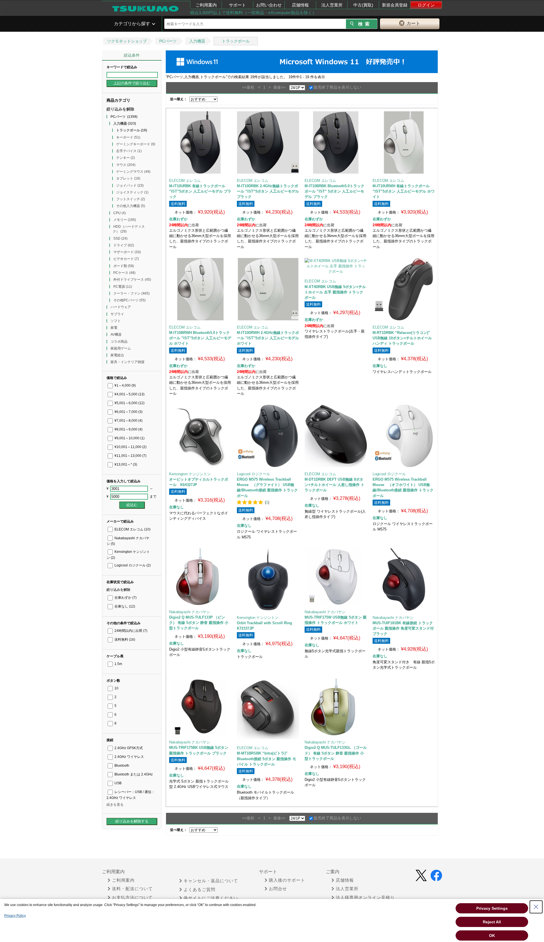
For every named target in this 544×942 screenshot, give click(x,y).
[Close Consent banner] (536, 907)
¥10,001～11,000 (130, 447)
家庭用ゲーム (120, 348)
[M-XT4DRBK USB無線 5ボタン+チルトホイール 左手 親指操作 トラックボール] (336, 266)
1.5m (118, 664)
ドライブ (123, 245)
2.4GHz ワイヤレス (129, 756)
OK (492, 935)
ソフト (115, 321)
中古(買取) (363, 5)
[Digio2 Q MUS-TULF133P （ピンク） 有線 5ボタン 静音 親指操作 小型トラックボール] (200, 576)
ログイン (426, 5)
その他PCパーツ (129, 300)
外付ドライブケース (132, 279)
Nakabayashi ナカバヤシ (189, 612)
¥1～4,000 (125, 385)
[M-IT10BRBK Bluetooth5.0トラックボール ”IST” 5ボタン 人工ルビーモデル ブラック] (336, 142)
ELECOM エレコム (132, 529)
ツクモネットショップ (127, 41)
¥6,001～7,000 (128, 412)
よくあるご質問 (199, 889)
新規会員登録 (394, 5)
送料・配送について (132, 888)
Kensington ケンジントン (190, 474)
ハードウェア (120, 307)
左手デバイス (129, 151)
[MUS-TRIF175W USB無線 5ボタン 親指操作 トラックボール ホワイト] (336, 576)
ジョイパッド (130, 185)
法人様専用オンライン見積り (365, 897)
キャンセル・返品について (211, 881)
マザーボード (127, 252)
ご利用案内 (206, 5)
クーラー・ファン (131, 293)
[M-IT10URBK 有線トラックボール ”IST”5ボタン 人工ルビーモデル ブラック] (200, 142)
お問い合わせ (269, 5)
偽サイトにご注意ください (211, 898)
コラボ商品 (119, 341)
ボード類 (123, 266)
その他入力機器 (130, 206)
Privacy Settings (492, 908)
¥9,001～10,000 (129, 438)
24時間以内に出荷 (130, 630)
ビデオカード (126, 259)
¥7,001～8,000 (128, 420)
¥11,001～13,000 (130, 455)
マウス (125, 165)
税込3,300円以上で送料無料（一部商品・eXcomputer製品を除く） (253, 12)
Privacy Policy (15, 916)
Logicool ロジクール (132, 565)
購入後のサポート (287, 880)
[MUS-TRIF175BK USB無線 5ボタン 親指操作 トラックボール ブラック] (200, 707)
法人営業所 (332, 5)
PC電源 (122, 286)
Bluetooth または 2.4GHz (133, 774)
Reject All (492, 922)
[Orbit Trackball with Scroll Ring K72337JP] (268, 579)
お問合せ (278, 888)
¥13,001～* (125, 464)
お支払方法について (132, 897)
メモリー (124, 219)
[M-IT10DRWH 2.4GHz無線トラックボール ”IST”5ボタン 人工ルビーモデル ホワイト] (268, 289)
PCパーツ (168, 41)
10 (116, 688)
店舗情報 (300, 5)
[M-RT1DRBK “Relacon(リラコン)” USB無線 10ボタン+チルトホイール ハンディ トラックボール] (404, 289)
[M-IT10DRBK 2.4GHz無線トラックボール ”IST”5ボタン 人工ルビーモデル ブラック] (268, 142)
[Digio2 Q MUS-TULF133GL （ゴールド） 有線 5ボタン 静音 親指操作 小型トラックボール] (336, 707)
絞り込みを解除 (120, 109)
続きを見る (115, 804)
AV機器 (116, 334)
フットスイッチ (130, 199)
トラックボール (236, 41)
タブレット (128, 178)
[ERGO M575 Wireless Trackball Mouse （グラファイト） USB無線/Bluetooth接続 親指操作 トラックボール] (268, 436)
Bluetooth (121, 765)
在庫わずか (125, 597)
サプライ (117, 314)
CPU (119, 213)
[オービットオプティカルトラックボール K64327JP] (200, 436)
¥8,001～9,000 (128, 429)
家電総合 (117, 355)
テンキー (125, 157)
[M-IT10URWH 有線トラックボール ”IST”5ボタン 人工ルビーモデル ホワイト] (404, 142)
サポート (237, 5)
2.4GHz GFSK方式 (128, 748)
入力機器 (197, 41)
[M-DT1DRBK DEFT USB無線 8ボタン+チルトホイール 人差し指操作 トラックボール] (336, 436)
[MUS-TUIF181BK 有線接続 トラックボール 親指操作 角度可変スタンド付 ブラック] (404, 579)
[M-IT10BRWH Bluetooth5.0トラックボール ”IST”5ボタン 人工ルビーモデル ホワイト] (200, 289)
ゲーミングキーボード (135, 144)
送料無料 (124, 639)
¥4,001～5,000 (129, 394)
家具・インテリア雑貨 (127, 362)
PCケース (124, 272)
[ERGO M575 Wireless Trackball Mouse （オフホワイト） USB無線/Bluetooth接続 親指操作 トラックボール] (404, 436)
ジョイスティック (132, 192)
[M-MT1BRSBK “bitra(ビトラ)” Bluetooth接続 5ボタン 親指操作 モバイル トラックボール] (268, 710)
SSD (120, 238)
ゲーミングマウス (133, 171)
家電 (113, 327)
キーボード (128, 137)
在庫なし (124, 606)
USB (118, 783)
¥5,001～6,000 (129, 403)
